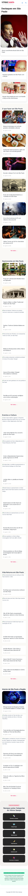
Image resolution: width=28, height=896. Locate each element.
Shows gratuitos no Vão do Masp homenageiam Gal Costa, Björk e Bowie (12, 552)
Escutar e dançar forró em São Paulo (13, 173)
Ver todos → (14, 250)
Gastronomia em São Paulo (12, 261)
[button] (26, 3)
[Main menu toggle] (22, 2)
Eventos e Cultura (9, 415)
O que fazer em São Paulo (12, 109)
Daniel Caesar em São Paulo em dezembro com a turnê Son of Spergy (12, 504)
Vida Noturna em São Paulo (13, 572)
